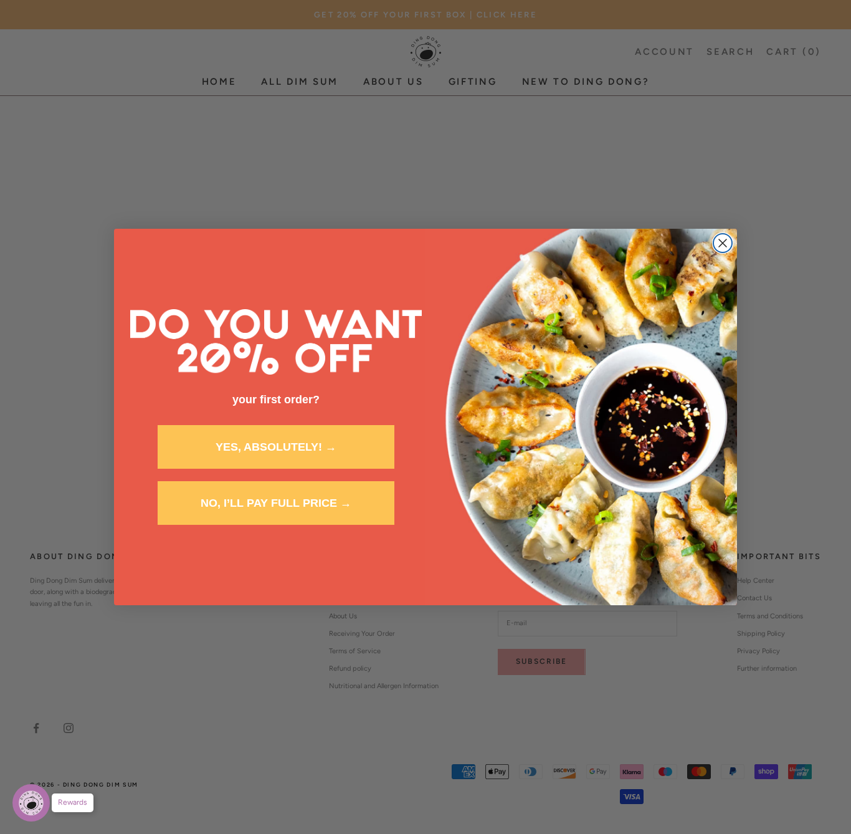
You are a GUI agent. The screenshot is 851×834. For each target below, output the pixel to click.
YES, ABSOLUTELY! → (276, 447)
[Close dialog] (722, 243)
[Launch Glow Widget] (31, 803)
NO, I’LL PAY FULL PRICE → (276, 503)
